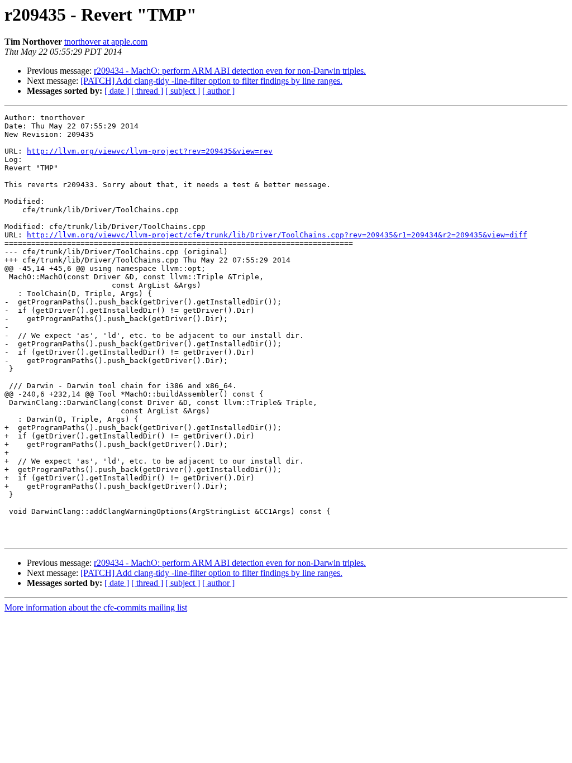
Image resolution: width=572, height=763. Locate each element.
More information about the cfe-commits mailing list (95, 607)
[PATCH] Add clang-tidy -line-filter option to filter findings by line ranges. (211, 80)
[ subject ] (182, 91)
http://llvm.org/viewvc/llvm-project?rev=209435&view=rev (150, 151)
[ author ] (218, 91)
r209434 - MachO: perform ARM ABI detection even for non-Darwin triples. (230, 70)
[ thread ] (147, 91)
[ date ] (116, 91)
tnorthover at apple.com (105, 41)
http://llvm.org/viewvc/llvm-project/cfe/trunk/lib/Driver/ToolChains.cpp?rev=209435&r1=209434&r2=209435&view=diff (277, 235)
